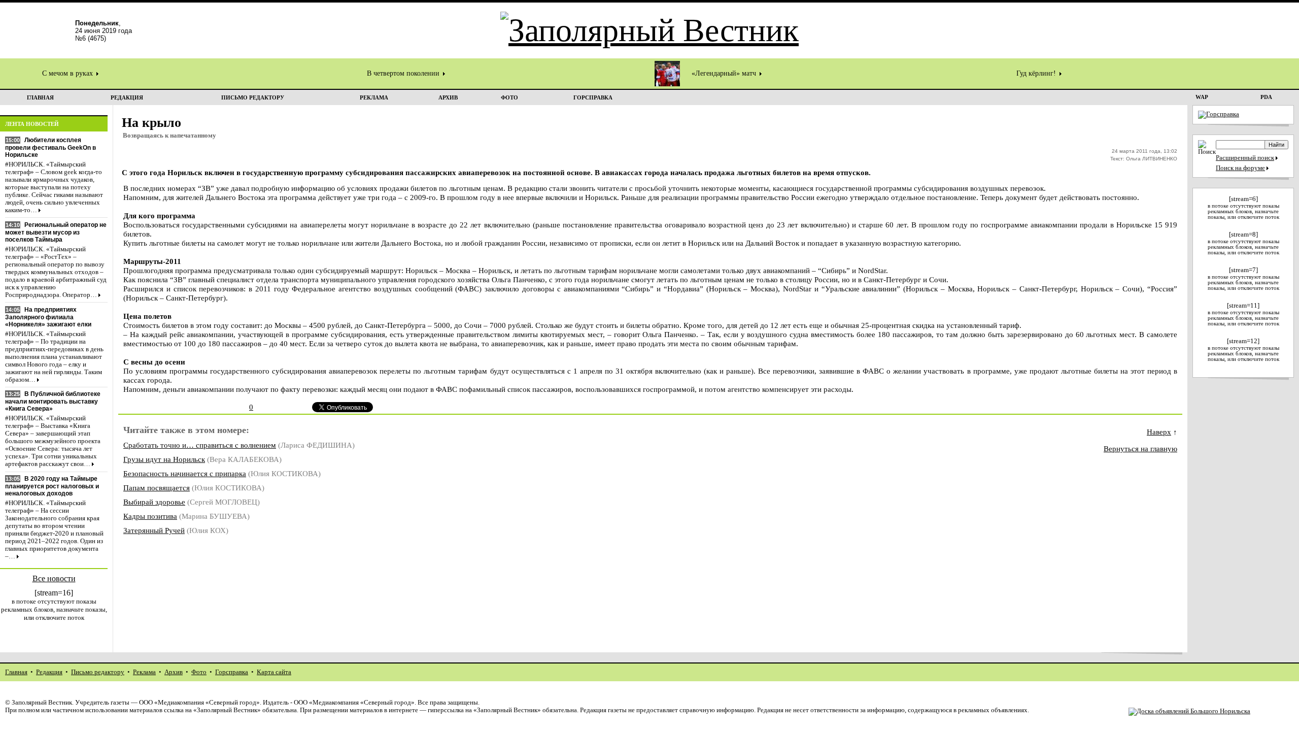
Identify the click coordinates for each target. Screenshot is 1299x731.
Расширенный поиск (1245, 157)
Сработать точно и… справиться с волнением (199, 445)
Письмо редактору (97, 672)
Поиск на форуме (1240, 168)
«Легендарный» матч (725, 73)
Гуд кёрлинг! (1037, 73)
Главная (16, 672)
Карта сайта (274, 672)
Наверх (1159, 431)
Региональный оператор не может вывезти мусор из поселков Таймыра (56, 232)
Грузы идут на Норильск (164, 459)
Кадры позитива (150, 516)
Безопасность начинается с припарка (184, 473)
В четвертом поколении (404, 73)
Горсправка (231, 672)
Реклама (144, 672)
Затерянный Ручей (154, 530)
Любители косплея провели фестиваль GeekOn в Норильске (50, 147)
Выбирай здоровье (154, 501)
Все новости (54, 578)
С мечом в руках (68, 73)
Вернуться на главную (1140, 448)
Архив (173, 672)
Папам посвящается (156, 487)
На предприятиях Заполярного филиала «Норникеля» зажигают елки (48, 317)
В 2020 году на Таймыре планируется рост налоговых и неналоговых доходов (52, 486)
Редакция (49, 672)
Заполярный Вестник (42, 702)
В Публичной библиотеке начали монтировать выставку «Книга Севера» (52, 401)
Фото (199, 672)
